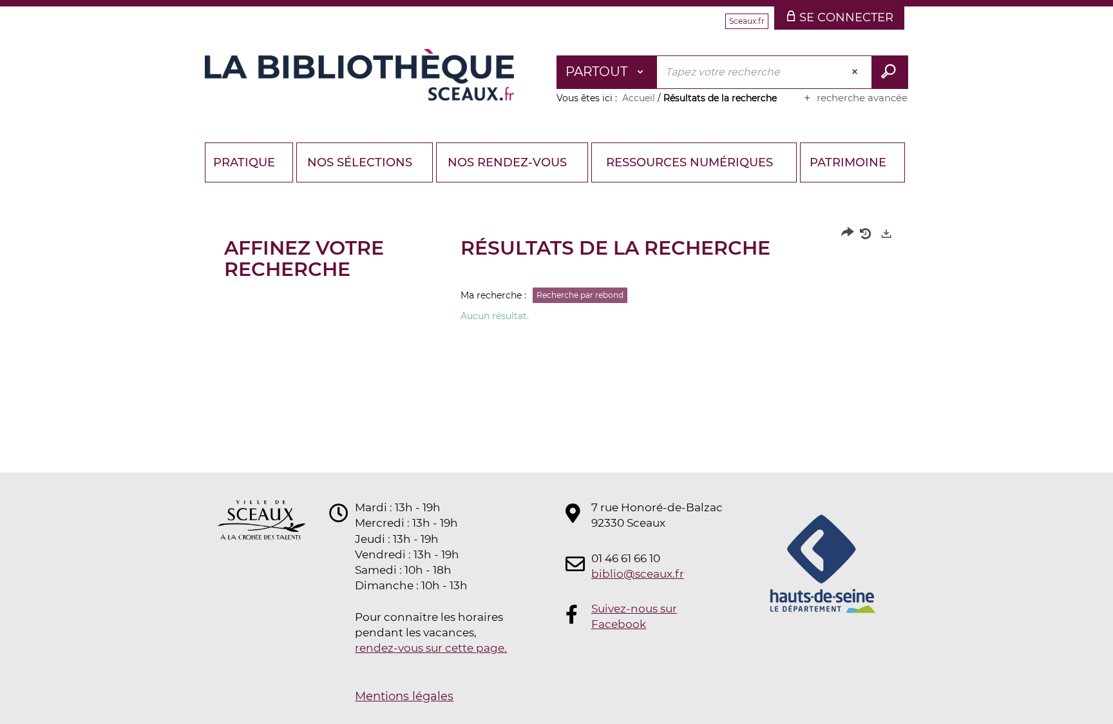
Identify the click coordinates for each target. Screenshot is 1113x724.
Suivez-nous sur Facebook (634, 616)
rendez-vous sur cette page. (431, 647)
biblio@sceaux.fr (637, 573)
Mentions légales (404, 696)
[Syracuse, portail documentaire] (359, 75)
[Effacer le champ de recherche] (856, 72)
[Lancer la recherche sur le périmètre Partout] (889, 72)
